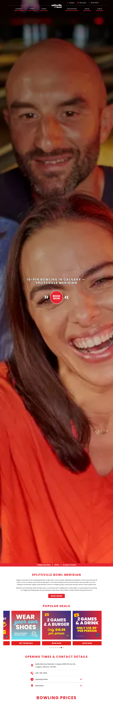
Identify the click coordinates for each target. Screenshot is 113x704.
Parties (44, 9)
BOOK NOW (94, 3)
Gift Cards (82, 3)
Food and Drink (72, 9)
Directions (39, 685)
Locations (18, 9)
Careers (71, 3)
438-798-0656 (41, 673)
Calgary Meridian (44, 565)
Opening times (41, 679)
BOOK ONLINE (56, 596)
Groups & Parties (69, 565)
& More (99, 9)
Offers (32, 9)
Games (87, 9)
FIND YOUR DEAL (64, 643)
